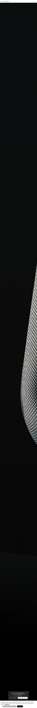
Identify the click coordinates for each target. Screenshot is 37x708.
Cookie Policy (7, 704)
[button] (34, 1)
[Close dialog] (28, 692)
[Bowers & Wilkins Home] (6, 1)
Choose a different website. (18, 695)
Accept (20, 706)
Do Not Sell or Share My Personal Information (9, 706)
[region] (18, 704)
